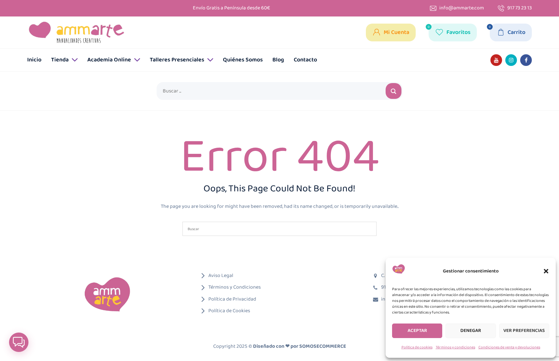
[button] (546, 271)
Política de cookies (417, 347)
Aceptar (417, 330)
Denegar (470, 330)
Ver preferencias (524, 330)
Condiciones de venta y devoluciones (509, 347)
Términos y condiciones (455, 347)
